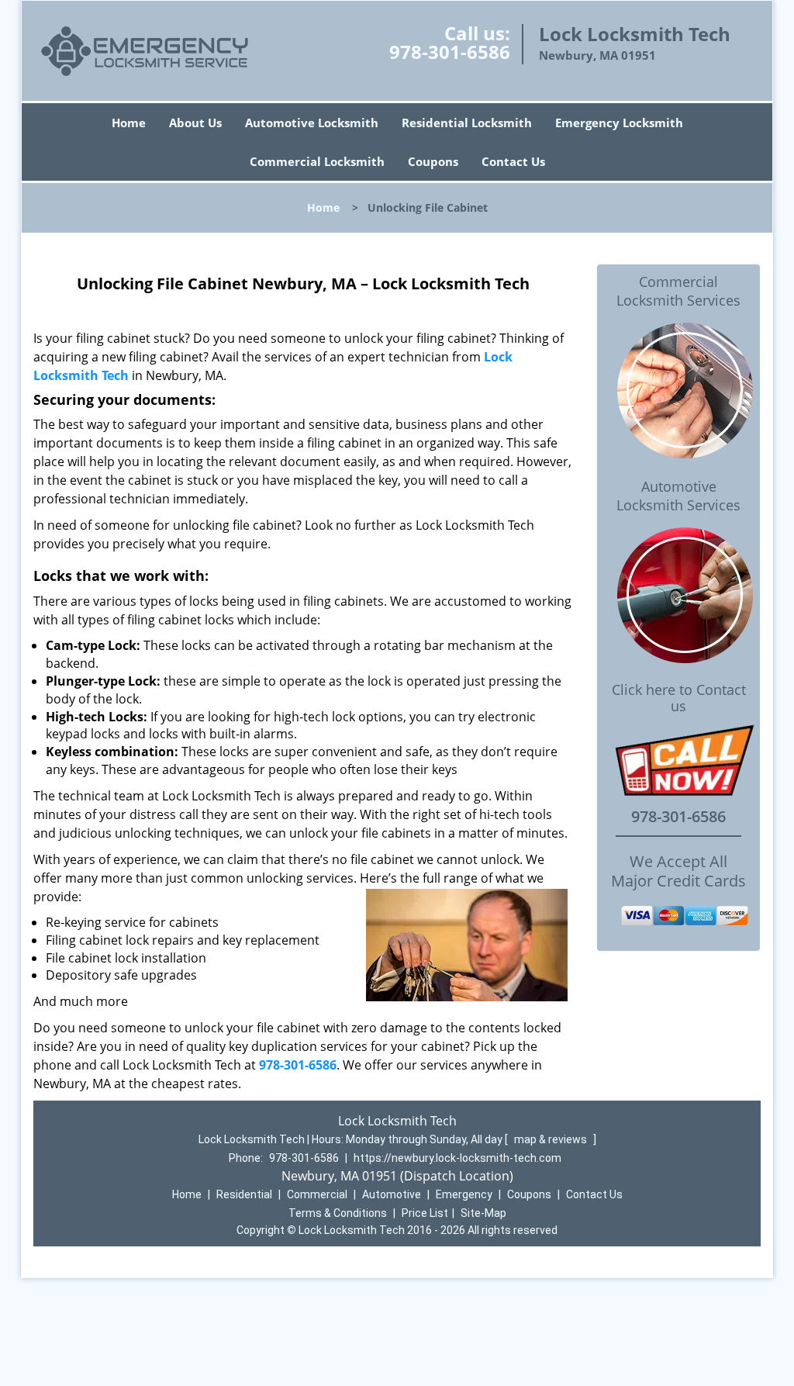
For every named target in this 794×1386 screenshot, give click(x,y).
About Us (195, 122)
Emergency (464, 1194)
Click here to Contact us (679, 698)
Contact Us (513, 161)
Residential (244, 1194)
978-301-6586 (449, 51)
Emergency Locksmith (619, 122)
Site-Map (483, 1213)
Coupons (433, 161)
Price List (425, 1213)
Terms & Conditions (337, 1213)
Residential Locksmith (467, 122)
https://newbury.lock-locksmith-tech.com (457, 1158)
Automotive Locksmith (311, 122)
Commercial (317, 1194)
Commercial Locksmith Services (678, 290)
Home (129, 122)
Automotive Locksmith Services (678, 495)
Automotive (391, 1194)
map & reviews (551, 1139)
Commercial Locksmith (317, 161)
